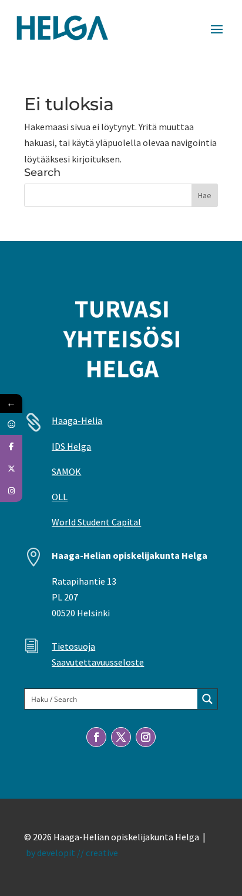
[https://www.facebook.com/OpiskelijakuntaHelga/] (11, 446)
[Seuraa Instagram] (146, 737)
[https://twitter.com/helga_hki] (11, 468)
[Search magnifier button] (207, 699)
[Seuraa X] (121, 737)
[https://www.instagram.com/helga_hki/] (11, 491)
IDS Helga (71, 446)
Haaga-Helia (77, 420)
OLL (60, 497)
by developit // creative (72, 852)
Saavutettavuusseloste (98, 662)
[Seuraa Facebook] (96, 737)
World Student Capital (96, 522)
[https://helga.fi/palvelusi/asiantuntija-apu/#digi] (11, 424)
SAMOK (66, 471)
